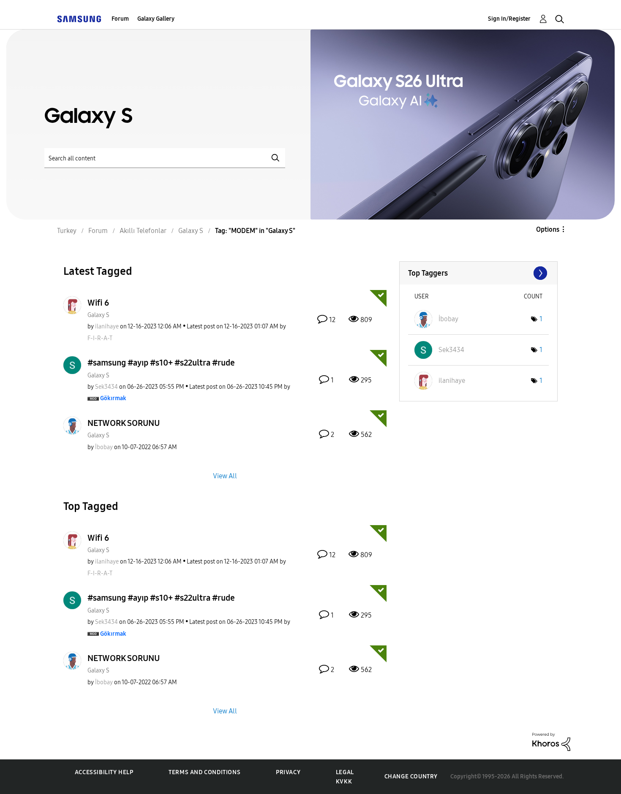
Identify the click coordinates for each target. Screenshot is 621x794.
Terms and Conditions (204, 772)
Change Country (411, 776)
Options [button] (547, 229)
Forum (120, 18)
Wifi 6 (98, 303)
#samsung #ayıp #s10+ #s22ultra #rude (161, 363)
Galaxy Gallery (155, 18)
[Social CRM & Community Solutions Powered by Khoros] (551, 741)
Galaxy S (98, 315)
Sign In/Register (509, 18)
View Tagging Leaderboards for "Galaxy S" (478, 273)
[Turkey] (79, 19)
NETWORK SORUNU (123, 423)
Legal (345, 772)
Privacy (288, 772)
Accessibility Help (104, 772)
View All (225, 476)
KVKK (344, 781)
